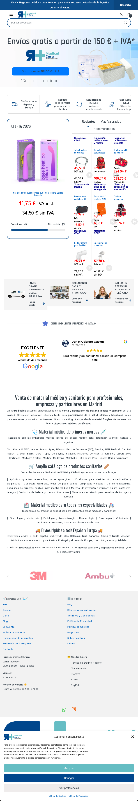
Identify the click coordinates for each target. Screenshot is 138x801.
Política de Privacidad (78, 796)
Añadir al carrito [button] (89, 175)
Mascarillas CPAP (99, 232)
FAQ (69, 604)
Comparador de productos (18, 638)
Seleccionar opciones (90, 221)
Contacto (8, 649)
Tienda (7, 610)
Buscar (126, 23)
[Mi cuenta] (121, 14)
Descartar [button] (126, 5)
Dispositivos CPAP (80, 139)
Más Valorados (111, 122)
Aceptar (69, 768)
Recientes (88, 122)
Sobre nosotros (76, 638)
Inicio (5, 604)
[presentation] (130, 576)
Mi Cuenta (9, 627)
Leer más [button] (94, 372)
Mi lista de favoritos (14, 632)
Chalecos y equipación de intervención (121, 187)
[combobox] (64, 23)
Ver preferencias (69, 788)
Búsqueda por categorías (17, 643)
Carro (6, 616)
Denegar (69, 778)
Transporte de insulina (81, 186)
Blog (5, 621)
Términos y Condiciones (81, 616)
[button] (132, 737)
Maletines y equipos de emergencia (100, 187)
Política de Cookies (57, 796)
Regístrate (73, 632)
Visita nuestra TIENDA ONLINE (40, 71)
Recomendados (104, 129)
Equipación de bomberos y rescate (101, 141)
